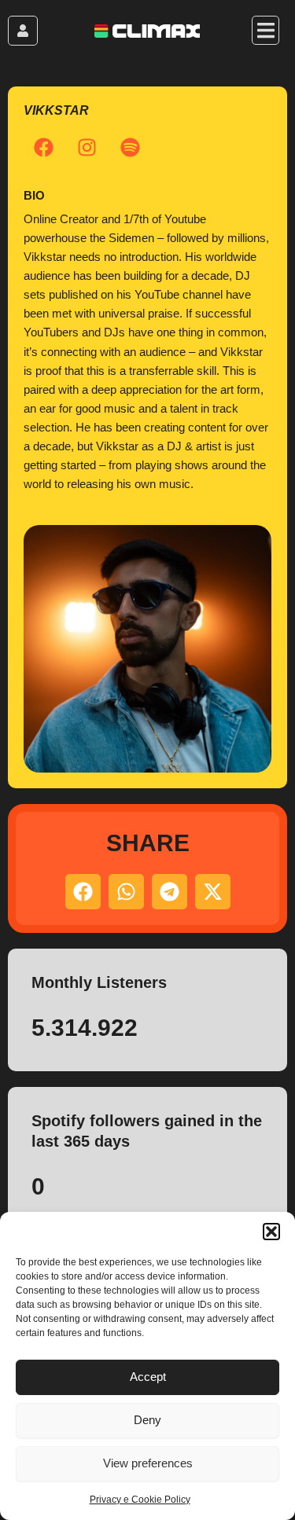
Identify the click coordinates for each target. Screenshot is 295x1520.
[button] (271, 1231)
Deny (147, 1419)
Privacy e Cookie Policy (140, 1499)
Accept (148, 1376)
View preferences (148, 1463)
